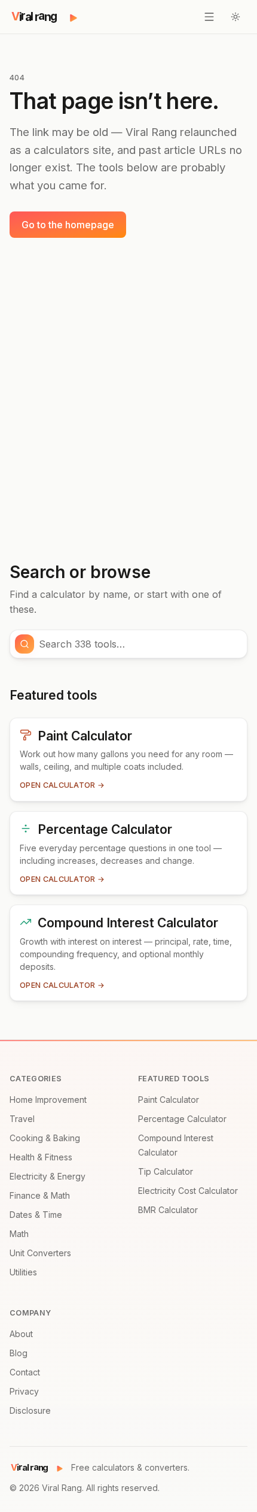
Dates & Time (36, 1214)
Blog (18, 1353)
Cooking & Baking (45, 1138)
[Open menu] (209, 17)
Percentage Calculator (182, 1119)
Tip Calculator (165, 1171)
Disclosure (30, 1410)
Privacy (24, 1391)
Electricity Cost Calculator (188, 1191)
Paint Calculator (168, 1099)
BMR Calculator (168, 1210)
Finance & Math (40, 1195)
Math (19, 1234)
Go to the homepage (68, 225)
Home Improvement (48, 1099)
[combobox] (139, 644)
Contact (25, 1372)
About (21, 1334)
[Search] (24, 644)
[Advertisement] (128, 400)
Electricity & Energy (47, 1176)
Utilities (23, 1272)
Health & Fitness (41, 1157)
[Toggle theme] (235, 17)
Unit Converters (40, 1253)
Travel (22, 1119)
